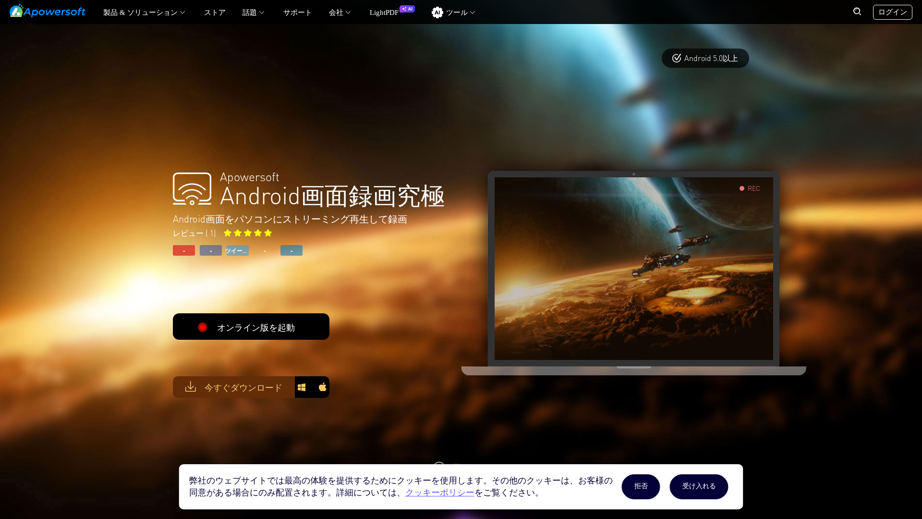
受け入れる (699, 486)
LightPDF (384, 12)
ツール (457, 12)
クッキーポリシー (439, 492)
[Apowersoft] (47, 10)
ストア (215, 12)
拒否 (641, 486)
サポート (297, 12)
